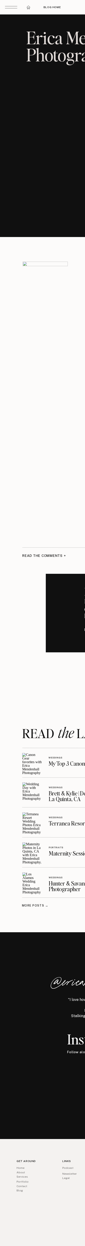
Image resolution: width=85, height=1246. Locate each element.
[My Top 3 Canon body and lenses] (32, 763)
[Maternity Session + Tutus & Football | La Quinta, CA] (32, 852)
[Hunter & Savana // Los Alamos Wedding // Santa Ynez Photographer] (32, 882)
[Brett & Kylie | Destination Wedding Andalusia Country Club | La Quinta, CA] (32, 792)
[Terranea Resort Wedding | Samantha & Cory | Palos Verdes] (32, 822)
